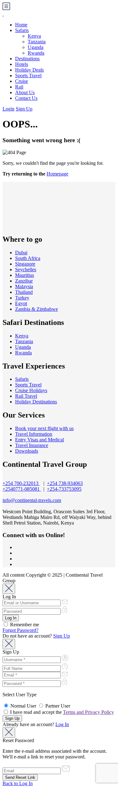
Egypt (21, 303)
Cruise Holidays (31, 390)
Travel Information (33, 434)
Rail (19, 86)
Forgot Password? (20, 630)
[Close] (9, 589)
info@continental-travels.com (32, 500)
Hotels (21, 64)
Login (8, 108)
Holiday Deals (29, 70)
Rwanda (36, 53)
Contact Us (26, 98)
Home (21, 24)
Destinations (27, 58)
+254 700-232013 (21, 483)
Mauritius (24, 275)
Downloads (26, 451)
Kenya (34, 36)
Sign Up (24, 108)
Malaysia (24, 286)
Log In (62, 724)
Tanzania (37, 41)
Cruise (21, 81)
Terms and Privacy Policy (88, 712)
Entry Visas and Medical (39, 439)
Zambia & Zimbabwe (36, 309)
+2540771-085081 (22, 489)
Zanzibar (24, 280)
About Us (25, 92)
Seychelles (25, 269)
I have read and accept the (61, 712)
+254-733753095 (64, 489)
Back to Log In (18, 783)
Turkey (22, 297)
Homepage (57, 173)
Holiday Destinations (36, 401)
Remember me (24, 624)
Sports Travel (28, 75)
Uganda (35, 47)
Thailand (24, 292)
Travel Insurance (31, 445)
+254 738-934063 (65, 483)
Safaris (22, 30)
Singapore (25, 264)
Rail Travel (26, 396)
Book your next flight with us (44, 428)
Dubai (21, 252)
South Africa (27, 258)
